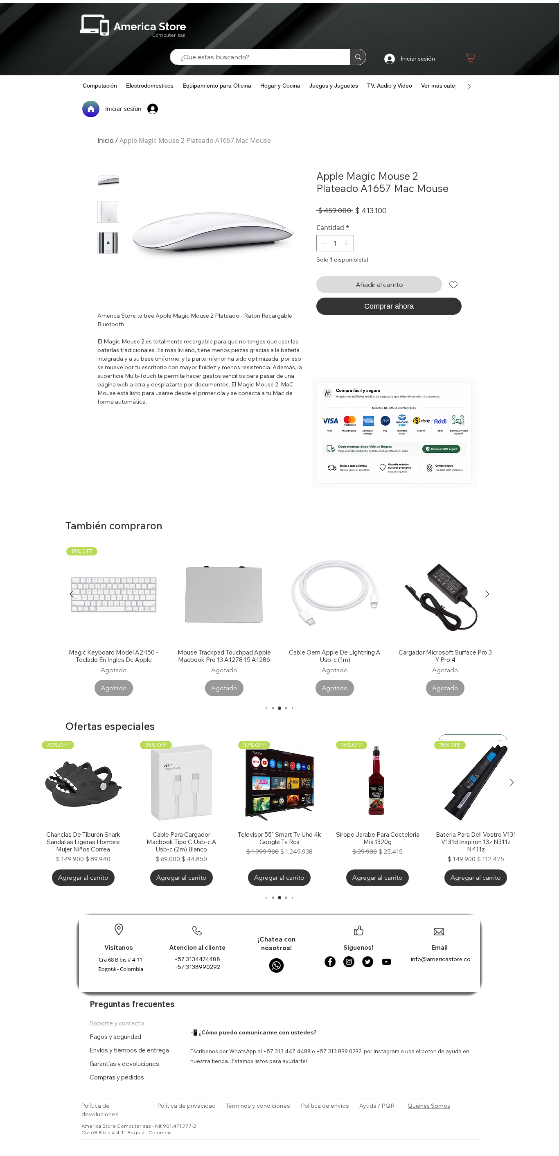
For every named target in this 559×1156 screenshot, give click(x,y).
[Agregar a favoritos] (453, 284)
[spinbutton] (335, 243)
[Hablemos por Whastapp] (276, 965)
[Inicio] (90, 109)
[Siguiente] (487, 594)
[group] (279, 621)
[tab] (129, 1023)
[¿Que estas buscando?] (358, 57)
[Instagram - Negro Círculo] (348, 961)
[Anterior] (71, 594)
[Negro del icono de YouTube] (386, 961)
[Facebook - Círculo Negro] (330, 961)
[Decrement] (323, 243)
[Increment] (347, 243)
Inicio (105, 140)
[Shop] (470, 58)
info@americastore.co (441, 959)
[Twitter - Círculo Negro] (367, 961)
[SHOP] (391, 349)
